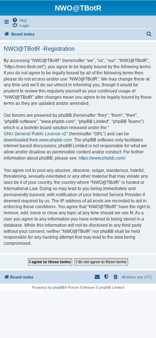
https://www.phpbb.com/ (102, 158)
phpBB (59, 287)
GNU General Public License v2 (35, 133)
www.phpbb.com (55, 140)
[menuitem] (19, 19)
